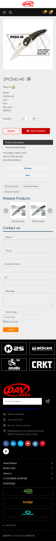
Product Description (14, 142)
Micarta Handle (12, 192)
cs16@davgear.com (30, 409)
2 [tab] (22, 376)
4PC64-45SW (18, 221)
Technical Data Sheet (15, 147)
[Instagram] (35, 444)
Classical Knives (31, 186)
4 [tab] (31, 376)
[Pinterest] (43, 443)
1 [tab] (17, 376)
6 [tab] (40, 376)
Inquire (11, 131)
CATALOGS (10, 525)
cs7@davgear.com (11, 409)
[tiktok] (6, 451)
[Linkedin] (13, 443)
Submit (10, 329)
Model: (6, 93)
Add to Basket (38, 131)
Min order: (8, 107)
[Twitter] (21, 443)
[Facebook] (6, 443)
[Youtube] (28, 443)
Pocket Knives (11, 186)
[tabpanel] (14, 357)
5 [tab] (35, 376)
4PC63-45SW (38, 221)
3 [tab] (26, 376)
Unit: (5, 100)
